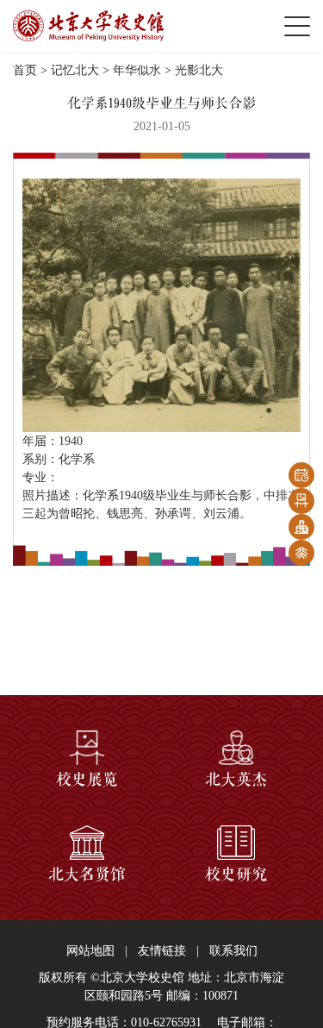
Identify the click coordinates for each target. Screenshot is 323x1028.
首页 (25, 70)
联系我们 (233, 950)
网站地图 (90, 950)
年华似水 (137, 70)
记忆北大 (75, 70)
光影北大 (199, 70)
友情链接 (162, 950)
